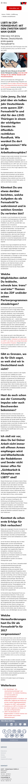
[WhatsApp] (16, 724)
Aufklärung (14, 14)
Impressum (3, 753)
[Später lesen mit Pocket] (20, 724)
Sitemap (3, 755)
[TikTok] (6, 735)
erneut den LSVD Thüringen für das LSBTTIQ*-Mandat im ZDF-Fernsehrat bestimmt (14, 74)
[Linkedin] (14, 731)
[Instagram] (9, 731)
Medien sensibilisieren (9, 16)
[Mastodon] (16, 735)
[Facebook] (4, 731)
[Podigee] (24, 731)
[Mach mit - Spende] (21, 735)
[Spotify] (19, 731)
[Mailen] (25, 724)
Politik (8, 14)
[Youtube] (11, 735)
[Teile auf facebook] (7, 724)
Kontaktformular (14, 740)
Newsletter (3, 757)
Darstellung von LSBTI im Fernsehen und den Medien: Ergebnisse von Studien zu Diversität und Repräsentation (15, 708)
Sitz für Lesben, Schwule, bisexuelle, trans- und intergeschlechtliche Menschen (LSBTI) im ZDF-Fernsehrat (14, 85)
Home (3, 14)
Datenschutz (4, 751)
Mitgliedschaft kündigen (6, 759)
